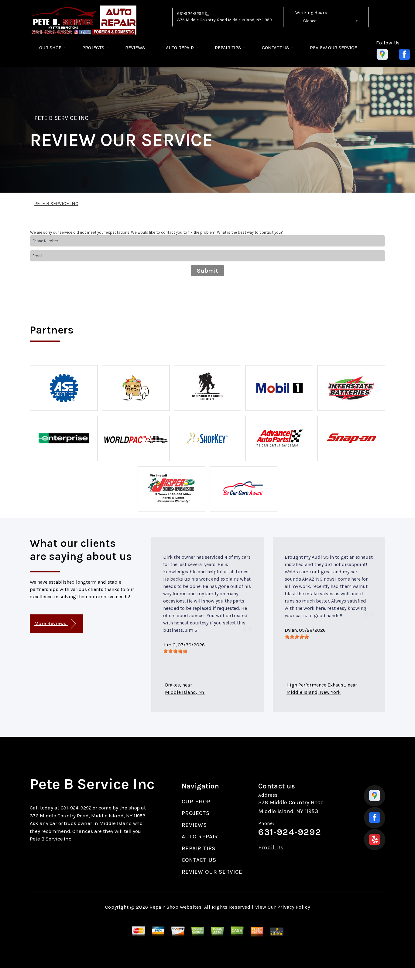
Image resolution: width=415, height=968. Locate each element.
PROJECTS (93, 48)
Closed (310, 20)
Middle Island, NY (185, 692)
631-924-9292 (190, 13)
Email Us (270, 848)
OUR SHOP (50, 48)
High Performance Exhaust (315, 685)
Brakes (172, 685)
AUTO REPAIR (180, 48)
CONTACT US (275, 48)
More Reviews (51, 623)
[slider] (175, 651)
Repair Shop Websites (175, 907)
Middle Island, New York (313, 692)
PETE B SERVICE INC (61, 117)
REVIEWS (135, 48)
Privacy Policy (293, 907)
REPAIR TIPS (228, 48)
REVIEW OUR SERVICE (333, 48)
